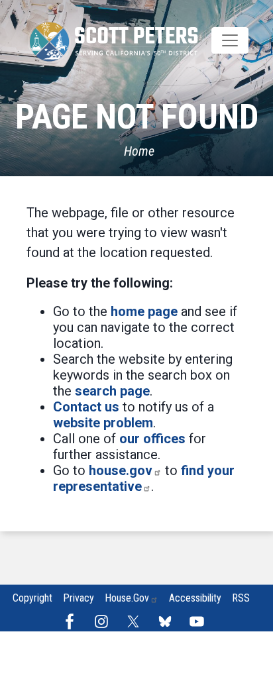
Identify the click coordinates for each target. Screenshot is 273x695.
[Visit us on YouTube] (200, 621)
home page (144, 311)
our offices (152, 439)
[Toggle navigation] (229, 40)
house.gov (120, 470)
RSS (241, 598)
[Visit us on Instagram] (104, 621)
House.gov (127, 598)
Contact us (86, 407)
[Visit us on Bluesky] (168, 621)
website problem (103, 423)
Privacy (78, 598)
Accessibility (195, 598)
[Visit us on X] (136, 621)
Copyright (32, 598)
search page (112, 391)
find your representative (144, 478)
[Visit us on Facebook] (73, 621)
